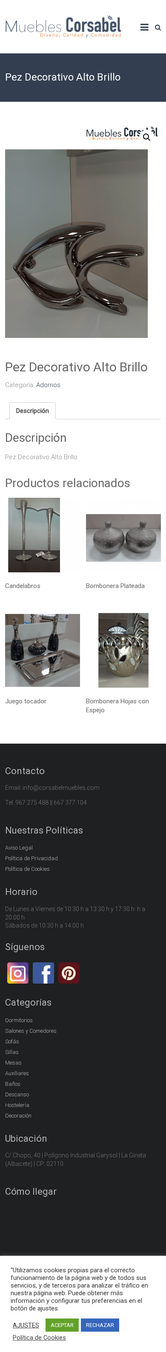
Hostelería (17, 1105)
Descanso (17, 1094)
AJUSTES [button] (26, 1325)
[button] (147, 137)
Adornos (48, 385)
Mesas (13, 1062)
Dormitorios (19, 1020)
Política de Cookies (27, 869)
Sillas (12, 1052)
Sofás (12, 1041)
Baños (12, 1084)
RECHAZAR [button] (100, 1325)
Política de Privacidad (31, 858)
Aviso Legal (19, 848)
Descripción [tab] (32, 411)
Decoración (18, 1115)
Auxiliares (17, 1073)
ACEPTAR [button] (62, 1325)
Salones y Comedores (31, 1031)
